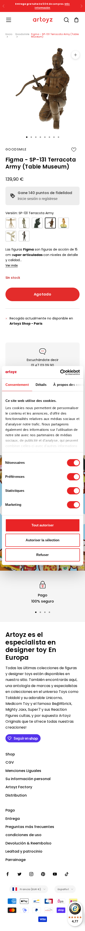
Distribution (16, 795)
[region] (42, 592)
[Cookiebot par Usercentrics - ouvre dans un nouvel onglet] (60, 372)
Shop (10, 754)
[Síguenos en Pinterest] (43, 874)
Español (63, 889)
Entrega (12, 818)
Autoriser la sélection (42, 540)
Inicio (8, 34)
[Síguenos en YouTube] (55, 874)
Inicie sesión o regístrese (38, 199)
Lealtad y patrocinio (23, 851)
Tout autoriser (43, 525)
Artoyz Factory (18, 787)
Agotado (42, 294)
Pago (10, 810)
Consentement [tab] (17, 385)
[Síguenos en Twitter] (19, 874)
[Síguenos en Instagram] (31, 874)
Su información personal (28, 778)
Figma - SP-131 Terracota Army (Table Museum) (55, 35)
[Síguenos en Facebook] (7, 874)
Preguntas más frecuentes (29, 826)
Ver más (11, 265)
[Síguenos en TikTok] (66, 874)
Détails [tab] (40, 385)
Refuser (42, 555)
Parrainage (15, 859)
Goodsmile (22, 34)
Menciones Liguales (23, 770)
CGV (9, 762)
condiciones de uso (23, 834)
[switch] (73, 476)
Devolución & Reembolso (28, 843)
